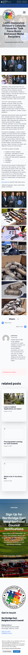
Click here (4, 182)
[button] (5, 77)
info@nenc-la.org (7, 633)
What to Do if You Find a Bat (13, 477)
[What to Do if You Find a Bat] (14, 468)
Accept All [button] (16, 651)
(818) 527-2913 (6, 631)
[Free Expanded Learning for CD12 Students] (14, 433)
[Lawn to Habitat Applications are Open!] (14, 398)
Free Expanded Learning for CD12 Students (13, 442)
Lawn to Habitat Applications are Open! (13, 408)
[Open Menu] (14, 5)
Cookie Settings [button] (7, 651)
